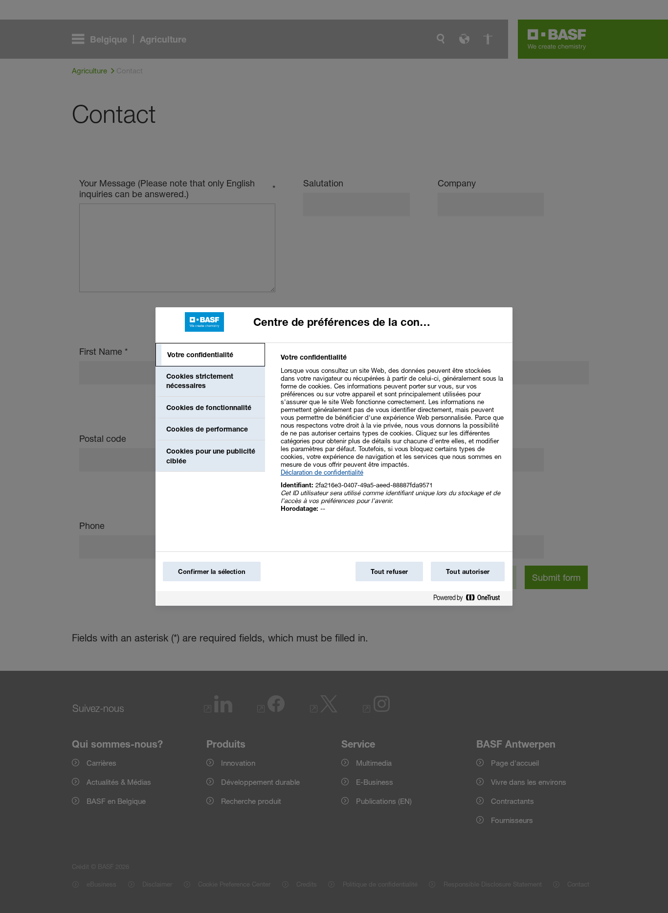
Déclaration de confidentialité (322, 472)
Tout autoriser (468, 571)
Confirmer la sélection (211, 571)
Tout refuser (389, 571)
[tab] (210, 354)
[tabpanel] (392, 438)
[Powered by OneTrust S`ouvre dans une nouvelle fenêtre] (470, 599)
